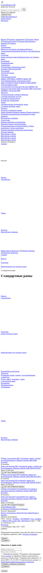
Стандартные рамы (8, 381)
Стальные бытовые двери (10, 106)
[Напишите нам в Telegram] (5, 509)
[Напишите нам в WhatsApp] (14, 509)
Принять (4, 538)
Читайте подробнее (30, 534)
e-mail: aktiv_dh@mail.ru (21, 521)
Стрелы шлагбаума (16, 128)
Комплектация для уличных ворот (14, 266)
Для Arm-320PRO (28, 87)
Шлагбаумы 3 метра (8, 134)
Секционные (6, 47)
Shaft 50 (24, 83)
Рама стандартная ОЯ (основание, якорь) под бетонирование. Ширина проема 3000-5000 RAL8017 (21, 481)
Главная (4, 144)
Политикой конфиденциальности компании (17, 562)
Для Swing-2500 (14, 89)
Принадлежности (32, 112)
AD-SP (3, 73)
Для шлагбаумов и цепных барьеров (14, 95)
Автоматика (5, 65)
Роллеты (4, 108)
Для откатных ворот (8, 77)
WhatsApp (14, 253)
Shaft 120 (4, 83)
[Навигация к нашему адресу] (23, 509)
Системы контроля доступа (11, 96)
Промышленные (7, 63)
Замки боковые (7, 112)
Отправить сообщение (9, 564)
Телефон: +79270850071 (21, 519)
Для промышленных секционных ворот (16, 81)
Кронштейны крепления (10, 371)
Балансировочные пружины (11, 126)
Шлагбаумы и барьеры (9, 118)
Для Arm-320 (16, 87)
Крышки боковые (19, 112)
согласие (8, 556)
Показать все (6, 14)
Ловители (4, 373)
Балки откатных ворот (9, 57)
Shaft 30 (17, 83)
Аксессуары (5, 120)
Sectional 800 (16, 69)
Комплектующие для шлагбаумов (13, 124)
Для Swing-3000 (27, 89)
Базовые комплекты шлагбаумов (13, 122)
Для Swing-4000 (14, 91)
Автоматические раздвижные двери (14, 104)
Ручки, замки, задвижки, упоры (13, 379)
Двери (3, 102)
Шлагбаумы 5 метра (8, 138)
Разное (25, 126)
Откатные (4, 55)
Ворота (3, 45)
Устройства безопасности (10, 98)
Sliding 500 (27, 79)
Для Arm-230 (6, 87)
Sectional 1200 (6, 69)
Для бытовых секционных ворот (13, 67)
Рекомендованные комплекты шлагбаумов (17, 130)
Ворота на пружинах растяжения (13, 49)
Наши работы (6, 19)
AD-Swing (10, 73)
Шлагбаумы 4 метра (8, 136)
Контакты (4, 21)
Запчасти (4, 93)
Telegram (31, 251)
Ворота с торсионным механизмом (17, 50)
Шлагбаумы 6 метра (8, 140)
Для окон (4, 75)
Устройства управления (10, 100)
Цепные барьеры (7, 132)
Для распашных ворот (9, 85)
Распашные (5, 61)
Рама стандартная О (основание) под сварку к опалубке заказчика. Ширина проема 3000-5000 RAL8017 (19, 499)
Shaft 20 (11, 83)
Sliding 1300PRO (16, 79)
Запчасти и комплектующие (11, 110)
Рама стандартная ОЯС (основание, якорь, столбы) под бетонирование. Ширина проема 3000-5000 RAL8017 (21, 467)
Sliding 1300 (5, 79)
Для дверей (5, 71)
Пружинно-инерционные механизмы (15, 114)
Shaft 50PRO (31, 83)
